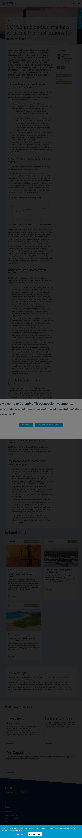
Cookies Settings (20, 834)
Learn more (18, 830)
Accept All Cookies (35, 834)
